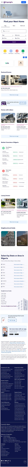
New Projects (11, 53)
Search (14, 42)
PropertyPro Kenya (4, 451)
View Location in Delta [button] (18, 286)
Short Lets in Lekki (18, 385)
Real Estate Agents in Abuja (6, 395)
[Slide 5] (7, 121)
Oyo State (3, 298)
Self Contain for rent (18, 373)
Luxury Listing (17, 53)
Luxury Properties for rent (19, 409)
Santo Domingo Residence (6, 386)
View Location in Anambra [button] (19, 281)
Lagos (4, 264)
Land (23, 53)
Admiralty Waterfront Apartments (7, 383)
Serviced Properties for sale (20, 411)
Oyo (3, 269)
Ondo (4, 275)
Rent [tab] (14, 25)
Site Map (16, 451)
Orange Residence (4, 382)
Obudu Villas (3, 389)
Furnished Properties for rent (20, 405)
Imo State (3, 300)
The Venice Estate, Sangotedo (6, 385)
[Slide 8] (9, 121)
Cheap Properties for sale (19, 415)
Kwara (4, 283)
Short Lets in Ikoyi (18, 383)
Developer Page (18, 447)
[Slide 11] (26, 121)
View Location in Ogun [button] (18, 272)
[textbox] (8, 35)
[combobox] (8, 35)
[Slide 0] (3, 121)
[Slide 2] (20, 121)
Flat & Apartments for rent (19, 370)
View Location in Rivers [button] (18, 278)
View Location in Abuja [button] (18, 267)
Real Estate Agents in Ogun (6, 398)
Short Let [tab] (22, 25)
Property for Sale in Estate (19, 418)
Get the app (23, 102)
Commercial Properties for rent (20, 369)
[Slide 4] (6, 121)
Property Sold (17, 448)
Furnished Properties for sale (20, 412)
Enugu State (3, 303)
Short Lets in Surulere (18, 388)
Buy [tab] (5, 25)
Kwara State (3, 296)
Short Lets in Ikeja (18, 382)
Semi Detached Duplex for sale (7, 376)
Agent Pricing (17, 445)
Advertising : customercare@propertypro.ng (11, 440)
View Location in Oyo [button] (18, 270)
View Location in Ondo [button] (18, 275)
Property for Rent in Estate (19, 419)
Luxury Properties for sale (19, 416)
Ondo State (3, 293)
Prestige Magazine (4, 408)
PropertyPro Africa (4, 455)
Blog (2, 447)
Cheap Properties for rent (19, 408)
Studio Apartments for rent (19, 376)
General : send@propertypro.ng (9, 437)
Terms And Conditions (5, 448)
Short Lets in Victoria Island (19, 386)
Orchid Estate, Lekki (18, 395)
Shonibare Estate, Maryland (20, 398)
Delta (4, 286)
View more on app (14, 94)
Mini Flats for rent (18, 372)
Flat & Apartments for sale (6, 370)
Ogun (4, 272)
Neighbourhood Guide (5, 405)
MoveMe (2, 406)
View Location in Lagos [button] (18, 264)
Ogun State (3, 295)
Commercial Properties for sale (6, 369)
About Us (2, 445)
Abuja (4, 267)
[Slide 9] (10, 121)
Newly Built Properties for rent (20, 406)
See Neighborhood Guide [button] (8, 306)
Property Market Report (5, 409)
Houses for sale (4, 372)
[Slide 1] (4, 121)
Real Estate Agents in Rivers (6, 399)
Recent (5, 53)
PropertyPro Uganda (4, 454)
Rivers (4, 278)
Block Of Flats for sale (5, 373)
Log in (23, 2)
